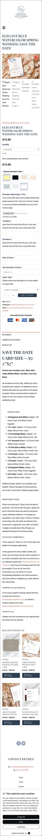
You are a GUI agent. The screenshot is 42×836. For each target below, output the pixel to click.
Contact (21, 786)
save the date (14, 308)
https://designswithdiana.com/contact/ (17, 606)
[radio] (7, 177)
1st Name (6, 221)
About (21, 782)
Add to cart (27, 295)
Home (21, 777)
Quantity (5, 144)
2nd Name (7, 239)
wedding (5, 311)
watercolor (29, 308)
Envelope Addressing (14, 194)
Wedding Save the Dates (19, 123)
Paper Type (7, 277)
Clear (4, 153)
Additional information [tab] (11, 340)
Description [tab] (6, 335)
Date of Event (8, 258)
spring (22, 308)
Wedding (5, 123)
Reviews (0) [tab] (7, 345)
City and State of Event (12, 267)
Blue (8, 308)
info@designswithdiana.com (13, 599)
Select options (8, 675)
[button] (36, 58)
